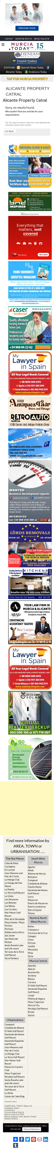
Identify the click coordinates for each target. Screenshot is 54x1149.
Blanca (31, 979)
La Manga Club (12, 879)
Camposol (33, 880)
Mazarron (33, 900)
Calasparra (33, 929)
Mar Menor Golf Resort (13, 914)
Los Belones (10, 902)
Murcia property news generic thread (20, 1117)
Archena (32, 975)
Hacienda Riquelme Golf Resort (37, 990)
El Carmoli (10, 869)
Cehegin (32, 936)
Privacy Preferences (31, 1129)
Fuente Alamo (35, 886)
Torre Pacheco (12, 958)
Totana (31, 913)
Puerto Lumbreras (37, 906)
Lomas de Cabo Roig (14, 1096)
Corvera (32, 982)
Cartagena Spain (11, 1108)
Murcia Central (38, 960)
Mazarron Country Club (14, 1068)
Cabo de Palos (11, 863)
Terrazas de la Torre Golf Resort (14, 953)
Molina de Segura (36, 998)
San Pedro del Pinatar (11, 940)
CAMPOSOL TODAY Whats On (18, 1106)
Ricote (31, 1012)
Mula (30, 952)
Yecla (30, 956)
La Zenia (9, 1093)
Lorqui (31, 995)
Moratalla (33, 949)
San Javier (10, 935)
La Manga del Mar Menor (13, 884)
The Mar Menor (15, 858)
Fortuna (32, 943)
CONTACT (9, 39)
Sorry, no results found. (20, 108)
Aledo (31, 870)
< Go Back (9, 131)
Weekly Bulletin (11, 1119)
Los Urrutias (11, 909)
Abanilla (32, 965)
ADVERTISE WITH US (23, 39)
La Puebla (9, 889)
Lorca (30, 896)
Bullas (31, 926)
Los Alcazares (11, 899)
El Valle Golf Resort (37, 985)
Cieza (30, 939)
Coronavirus (9, 1110)
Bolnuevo (32, 877)
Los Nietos (10, 906)
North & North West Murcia (38, 919)
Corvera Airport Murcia (14, 1112)
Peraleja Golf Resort (38, 1008)
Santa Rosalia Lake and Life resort (14, 947)
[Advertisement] (27, 808)
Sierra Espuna (35, 910)
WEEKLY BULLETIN (41, 39)
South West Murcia (38, 860)
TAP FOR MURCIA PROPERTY (27, 78)
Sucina (31, 1015)
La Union (9, 896)
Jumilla (31, 946)
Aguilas (31, 867)
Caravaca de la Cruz (38, 933)
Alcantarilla (33, 972)
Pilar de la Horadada (15, 919)
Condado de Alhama (37, 883)
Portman (9, 928)
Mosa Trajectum (36, 1002)
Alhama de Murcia (37, 873)
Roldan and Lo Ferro (14, 932)
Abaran (31, 969)
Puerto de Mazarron (38, 903)
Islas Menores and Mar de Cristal (14, 875)
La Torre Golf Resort (15, 892)
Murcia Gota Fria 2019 (14, 1114)
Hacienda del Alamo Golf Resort (37, 892)
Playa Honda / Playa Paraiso (14, 924)
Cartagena (10, 866)
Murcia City (34, 1005)
